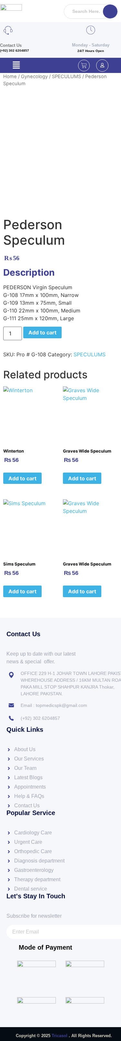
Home (10, 76)
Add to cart (42, 332)
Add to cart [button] (22, 478)
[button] (16, 65)
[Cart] (84, 65)
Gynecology (34, 76)
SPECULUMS (66, 76)
